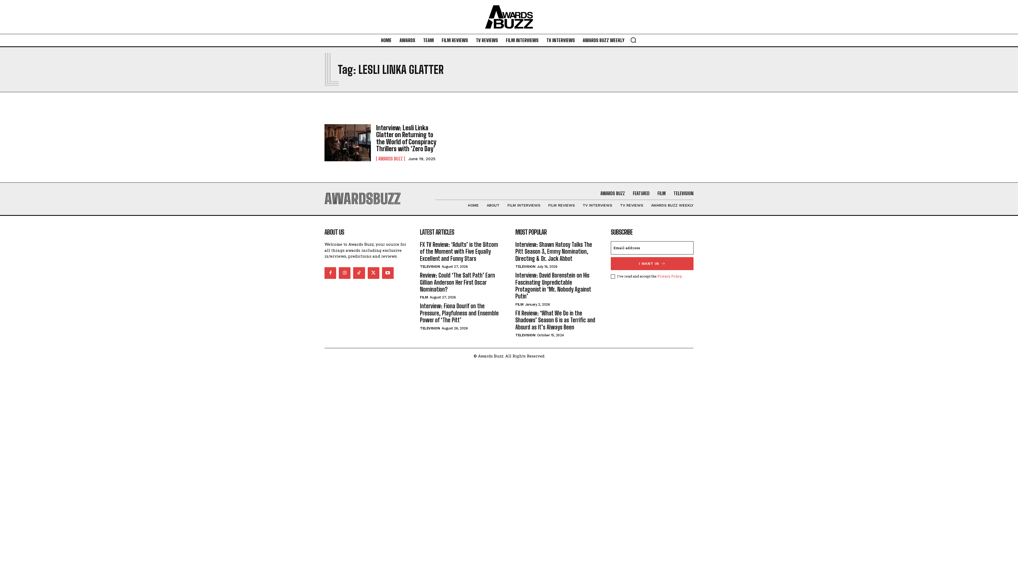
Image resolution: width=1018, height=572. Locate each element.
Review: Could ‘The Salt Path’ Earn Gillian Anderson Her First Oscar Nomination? (457, 282)
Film (424, 297)
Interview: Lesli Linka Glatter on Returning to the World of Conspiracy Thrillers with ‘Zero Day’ (406, 138)
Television (430, 267)
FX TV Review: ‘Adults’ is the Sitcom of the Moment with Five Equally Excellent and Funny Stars (459, 251)
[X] (373, 273)
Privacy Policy (669, 276)
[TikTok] (359, 273)
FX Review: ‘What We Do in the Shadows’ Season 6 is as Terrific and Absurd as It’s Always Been (555, 320)
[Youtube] (388, 273)
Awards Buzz (390, 158)
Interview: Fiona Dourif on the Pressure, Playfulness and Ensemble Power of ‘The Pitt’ (459, 313)
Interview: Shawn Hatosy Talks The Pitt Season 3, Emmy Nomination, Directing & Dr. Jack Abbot (553, 251)
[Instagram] (344, 273)
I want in (649, 264)
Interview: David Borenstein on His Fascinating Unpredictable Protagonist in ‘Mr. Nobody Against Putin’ (553, 286)
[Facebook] (330, 273)
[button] (633, 40)
